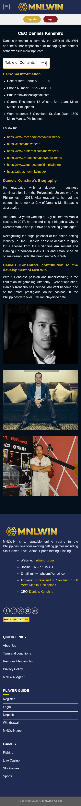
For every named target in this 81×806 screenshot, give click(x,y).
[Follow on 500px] (35, 611)
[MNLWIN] (40, 7)
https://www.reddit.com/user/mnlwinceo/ (34, 158)
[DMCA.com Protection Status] (16, 619)
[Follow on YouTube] (28, 611)
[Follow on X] (20, 611)
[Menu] (6, 7)
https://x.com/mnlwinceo (23, 144)
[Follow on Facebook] (6, 611)
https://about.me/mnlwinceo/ (26, 171)
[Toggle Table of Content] (41, 63)
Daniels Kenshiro (41, 591)
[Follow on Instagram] (13, 611)
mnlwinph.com (44, 560)
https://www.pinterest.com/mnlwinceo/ (33, 151)
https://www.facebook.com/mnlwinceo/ (33, 137)
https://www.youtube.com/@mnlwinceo (34, 164)
